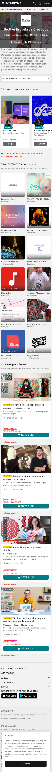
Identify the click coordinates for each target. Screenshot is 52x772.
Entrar (47, 3)
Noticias (22, 730)
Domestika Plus (24, 719)
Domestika (5, 730)
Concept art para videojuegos (27, 476)
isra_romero (6, 233)
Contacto (14, 730)
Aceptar (26, 764)
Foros (26, 715)
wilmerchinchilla (7, 264)
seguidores (10, 139)
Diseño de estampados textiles (28, 404)
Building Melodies (8, 230)
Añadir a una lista (10, 442)
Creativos (33, 715)
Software (7, 682)
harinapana (5, 295)
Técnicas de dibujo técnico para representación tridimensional (24, 619)
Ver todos (31, 89)
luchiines (5, 201)
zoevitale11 (31, 233)
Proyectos (12, 715)
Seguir (16, 42)
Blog (28, 730)
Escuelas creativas (15, 9)
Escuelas (42, 715)
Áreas (4, 678)
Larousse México (8, 199)
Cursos (4, 715)
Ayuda (34, 730)
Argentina (31, 9)
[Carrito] (39, 3)
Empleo (20, 715)
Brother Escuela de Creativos (26, 29)
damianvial (5, 326)
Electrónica (6, 293)
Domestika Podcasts (9, 719)
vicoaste (30, 326)
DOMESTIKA (13, 3)
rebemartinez (32, 295)
